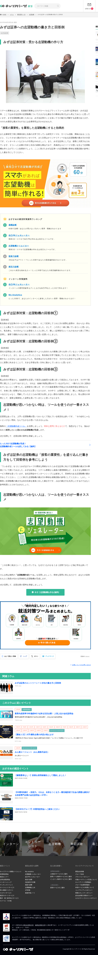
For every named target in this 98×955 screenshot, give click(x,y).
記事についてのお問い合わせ (81, 665)
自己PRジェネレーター (32, 877)
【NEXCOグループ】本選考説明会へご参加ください (37, 809)
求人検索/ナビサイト (6, 890)
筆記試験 (77, 844)
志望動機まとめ (30, 887)
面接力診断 (28, 885)
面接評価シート (30, 893)
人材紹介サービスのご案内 (58, 874)
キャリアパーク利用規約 (83, 882)
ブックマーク (49, 656)
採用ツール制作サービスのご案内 (61, 876)
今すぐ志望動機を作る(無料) (47, 592)
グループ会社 (79, 874)
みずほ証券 (4, 33)
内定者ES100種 (30, 882)
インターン (11, 844)
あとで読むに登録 (10, 656)
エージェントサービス (7, 887)
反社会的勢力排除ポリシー (84, 895)
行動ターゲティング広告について (86, 879)
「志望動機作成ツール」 (16, 426)
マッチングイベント (6, 885)
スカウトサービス (5, 893)
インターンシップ (5, 882)
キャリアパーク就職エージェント (11, 871)
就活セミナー (4, 877)
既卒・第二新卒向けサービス (9, 898)
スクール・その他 (5, 901)
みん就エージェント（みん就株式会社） (32, 752)
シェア (25, 656)
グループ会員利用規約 (82, 885)
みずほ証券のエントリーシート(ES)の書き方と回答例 (38, 683)
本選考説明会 (4, 874)
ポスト (36, 656)
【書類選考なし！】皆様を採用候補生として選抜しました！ (40, 775)
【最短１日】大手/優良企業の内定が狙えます (34, 734)
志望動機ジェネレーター (33, 874)
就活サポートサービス (7, 895)
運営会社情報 (79, 871)
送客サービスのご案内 (57, 887)
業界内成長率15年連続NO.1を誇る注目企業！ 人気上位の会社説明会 (44, 713)
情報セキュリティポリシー (84, 893)
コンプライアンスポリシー (84, 890)
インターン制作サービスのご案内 (61, 879)
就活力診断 (28, 879)
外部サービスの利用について (84, 887)
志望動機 (55, 844)
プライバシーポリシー (82, 877)
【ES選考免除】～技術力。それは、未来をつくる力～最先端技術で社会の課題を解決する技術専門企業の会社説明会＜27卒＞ (52, 793)
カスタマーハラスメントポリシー (86, 898)
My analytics (29, 871)
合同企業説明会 (5, 879)
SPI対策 (27, 890)
